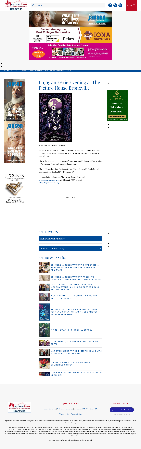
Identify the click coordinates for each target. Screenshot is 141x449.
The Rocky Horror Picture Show (71, 169)
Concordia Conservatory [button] (52, 248)
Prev (68, 197)
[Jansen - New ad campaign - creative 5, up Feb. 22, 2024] (14, 100)
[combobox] (68, 5)
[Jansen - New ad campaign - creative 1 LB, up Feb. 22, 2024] (70, 18)
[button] (131, 5)
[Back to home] (16, 5)
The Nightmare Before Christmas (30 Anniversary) (59, 161)
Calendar (52, 409)
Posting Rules (76, 414)
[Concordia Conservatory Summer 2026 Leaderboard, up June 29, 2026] (70, 51)
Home (45, 409)
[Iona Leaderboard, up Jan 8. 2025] (70, 35)
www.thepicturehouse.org (48, 180)
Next (73, 197)
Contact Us (94, 409)
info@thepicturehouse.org (49, 183)
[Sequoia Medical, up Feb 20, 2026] (117, 105)
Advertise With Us (81, 409)
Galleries (60, 409)
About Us (69, 409)
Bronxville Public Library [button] (52, 238)
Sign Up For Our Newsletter (122, 410)
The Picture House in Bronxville (54, 153)
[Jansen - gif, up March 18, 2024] (14, 141)
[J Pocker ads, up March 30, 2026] (14, 188)
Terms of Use (64, 414)
